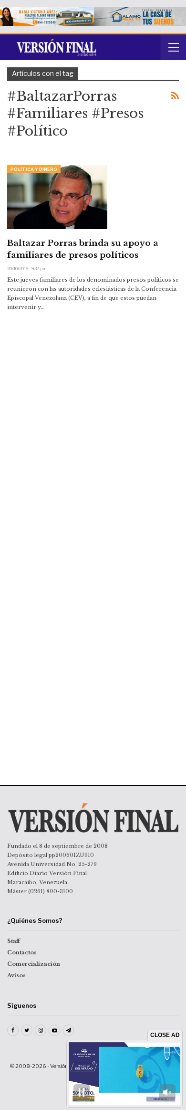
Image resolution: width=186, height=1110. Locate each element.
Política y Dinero (33, 169)
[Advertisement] (93, 398)
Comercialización (33, 964)
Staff (13, 941)
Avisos (16, 975)
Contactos (22, 952)
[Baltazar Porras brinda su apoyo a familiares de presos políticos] (57, 197)
